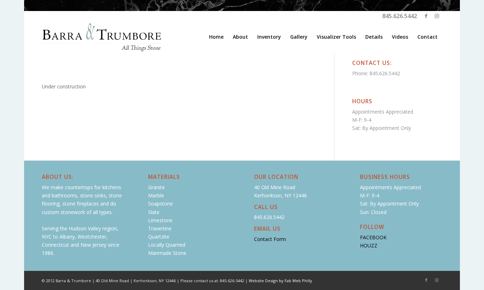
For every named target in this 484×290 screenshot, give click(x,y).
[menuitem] (216, 37)
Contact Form (270, 239)
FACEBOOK (373, 237)
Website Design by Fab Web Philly (280, 280)
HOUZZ (368, 245)
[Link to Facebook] (426, 16)
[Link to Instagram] (437, 16)
